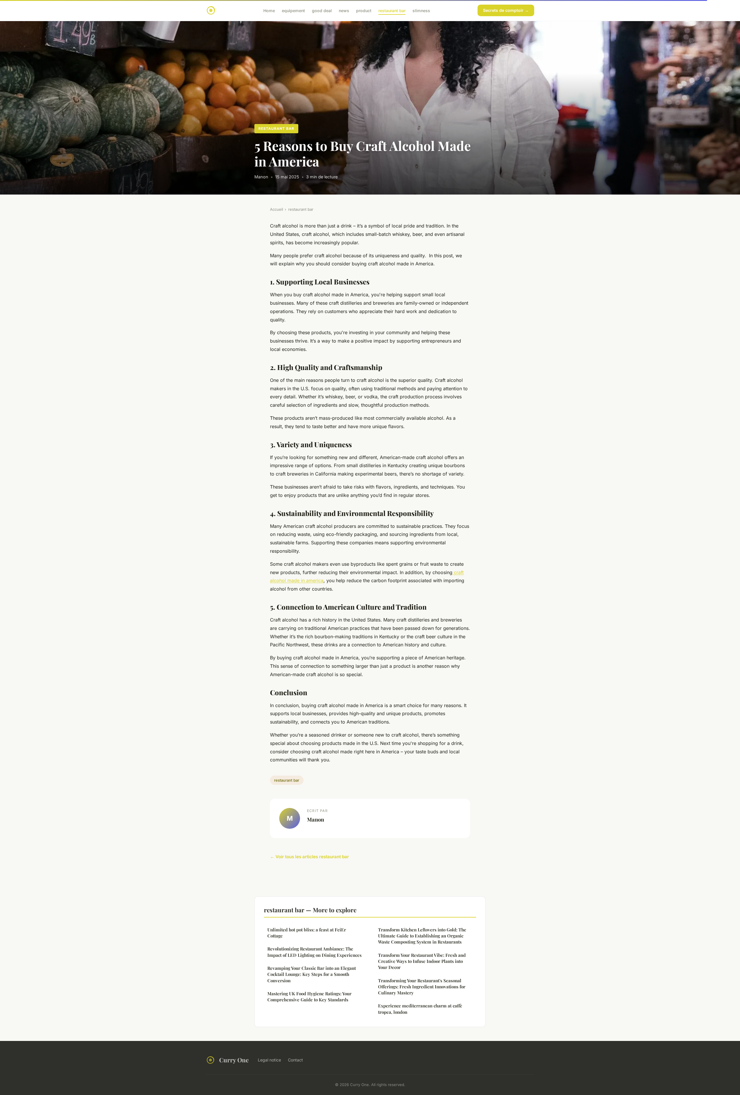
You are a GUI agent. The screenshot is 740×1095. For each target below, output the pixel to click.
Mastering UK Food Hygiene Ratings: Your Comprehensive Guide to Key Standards (309, 996)
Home (269, 10)
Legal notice (269, 1059)
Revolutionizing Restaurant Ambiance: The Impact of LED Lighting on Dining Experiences (314, 952)
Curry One (234, 1060)
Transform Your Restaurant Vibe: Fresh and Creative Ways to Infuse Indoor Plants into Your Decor (422, 961)
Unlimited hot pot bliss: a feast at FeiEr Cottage (306, 933)
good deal (322, 10)
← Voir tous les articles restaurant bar (309, 856)
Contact (295, 1059)
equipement (293, 10)
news (344, 10)
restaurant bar (392, 10)
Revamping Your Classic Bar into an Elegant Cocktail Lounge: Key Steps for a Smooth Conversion (311, 974)
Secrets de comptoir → (506, 10)
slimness (421, 10)
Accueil (276, 209)
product (363, 10)
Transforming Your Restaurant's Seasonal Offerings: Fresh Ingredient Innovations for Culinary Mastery (421, 987)
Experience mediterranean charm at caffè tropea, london (420, 1009)
